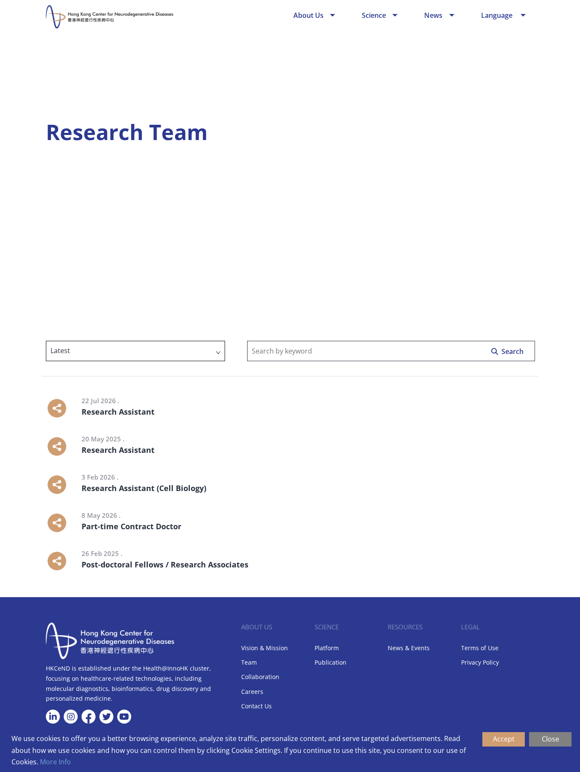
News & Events (409, 648)
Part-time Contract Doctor (131, 526)
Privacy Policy (480, 662)
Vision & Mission (264, 648)
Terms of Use (479, 648)
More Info (55, 761)
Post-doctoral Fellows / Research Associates (165, 564)
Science (374, 15)
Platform (327, 648)
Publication (330, 662)
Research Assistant (118, 412)
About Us (308, 15)
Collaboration (260, 677)
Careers (252, 692)
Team (249, 662)
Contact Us (256, 706)
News (433, 15)
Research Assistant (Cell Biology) (144, 488)
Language (497, 15)
